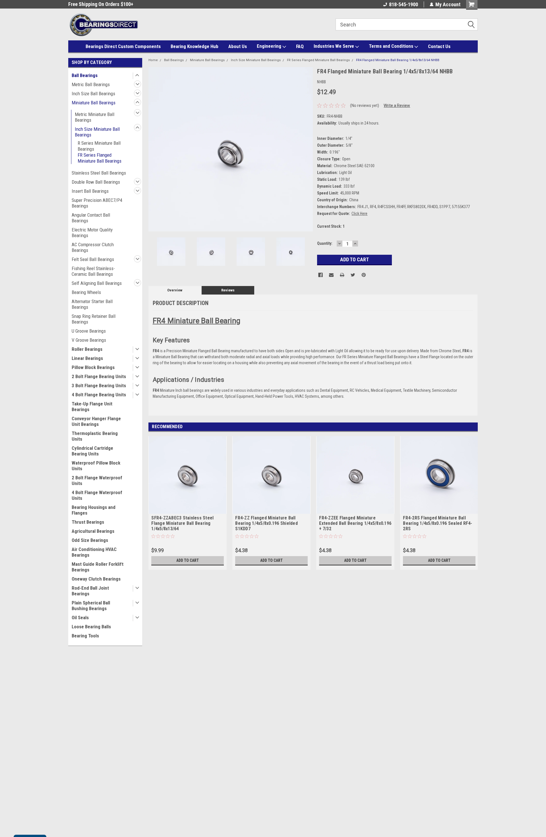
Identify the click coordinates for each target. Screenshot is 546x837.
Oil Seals (80, 617)
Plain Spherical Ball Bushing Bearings (91, 605)
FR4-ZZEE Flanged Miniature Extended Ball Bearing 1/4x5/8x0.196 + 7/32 (355, 523)
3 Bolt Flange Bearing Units (99, 385)
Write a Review (397, 105)
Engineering (269, 46)
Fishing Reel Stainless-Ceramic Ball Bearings (93, 271)
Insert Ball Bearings (90, 191)
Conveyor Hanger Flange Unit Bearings (96, 421)
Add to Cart (187, 560)
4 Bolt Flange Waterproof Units (97, 495)
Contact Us (439, 46)
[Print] (342, 275)
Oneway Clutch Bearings (96, 579)
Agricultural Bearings (93, 531)
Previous (154, 149)
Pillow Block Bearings (93, 367)
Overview (174, 290)
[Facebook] (320, 275)
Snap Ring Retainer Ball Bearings (93, 319)
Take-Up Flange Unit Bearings (92, 406)
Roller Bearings (87, 349)
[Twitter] (353, 275)
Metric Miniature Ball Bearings (94, 117)
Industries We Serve (334, 46)
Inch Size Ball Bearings (93, 93)
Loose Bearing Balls (91, 626)
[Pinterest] (363, 275)
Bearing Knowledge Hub (194, 46)
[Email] (331, 275)
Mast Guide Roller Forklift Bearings (97, 567)
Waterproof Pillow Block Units (96, 465)
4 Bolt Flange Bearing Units (99, 394)
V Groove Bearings (89, 340)
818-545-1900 (403, 4)
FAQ (300, 46)
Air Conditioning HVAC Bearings (94, 552)
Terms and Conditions (391, 46)
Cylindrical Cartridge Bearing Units (92, 451)
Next (307, 149)
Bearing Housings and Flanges (93, 510)
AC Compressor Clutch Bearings (93, 247)
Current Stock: (331, 226)
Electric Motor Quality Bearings (92, 232)
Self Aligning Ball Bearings (97, 283)
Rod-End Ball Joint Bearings (90, 590)
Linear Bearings (87, 358)
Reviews (228, 290)
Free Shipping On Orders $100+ (100, 4)
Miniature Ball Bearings (93, 102)
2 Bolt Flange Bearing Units (99, 376)
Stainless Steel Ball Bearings (99, 173)
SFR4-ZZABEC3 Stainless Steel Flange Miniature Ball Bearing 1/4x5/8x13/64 (182, 523)
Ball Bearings (85, 75)
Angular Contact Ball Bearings (91, 217)
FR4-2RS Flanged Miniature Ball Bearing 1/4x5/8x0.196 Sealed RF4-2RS (437, 523)
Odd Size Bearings (90, 540)
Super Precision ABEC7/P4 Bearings (97, 203)
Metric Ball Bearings (91, 84)
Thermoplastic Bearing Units (95, 436)
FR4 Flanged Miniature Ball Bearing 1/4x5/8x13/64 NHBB (397, 60)
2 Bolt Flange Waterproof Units (97, 480)
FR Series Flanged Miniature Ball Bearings (99, 158)
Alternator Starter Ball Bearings (92, 304)
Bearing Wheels (86, 292)
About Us (237, 46)
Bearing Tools (85, 636)
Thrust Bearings (88, 522)
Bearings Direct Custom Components (123, 46)
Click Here (359, 213)
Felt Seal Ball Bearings (93, 259)
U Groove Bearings (89, 331)
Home (153, 60)
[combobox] (407, 24)
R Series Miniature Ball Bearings (99, 146)
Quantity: (324, 243)
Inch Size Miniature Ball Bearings (97, 132)
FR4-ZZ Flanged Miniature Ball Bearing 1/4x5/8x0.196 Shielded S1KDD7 (266, 523)
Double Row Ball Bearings (96, 182)
